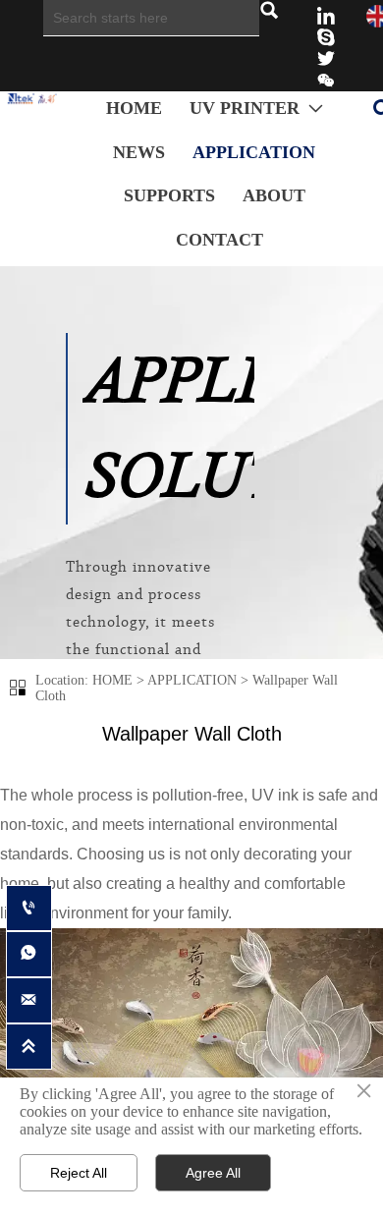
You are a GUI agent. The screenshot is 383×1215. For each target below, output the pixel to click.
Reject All (78, 1173)
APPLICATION (192, 680)
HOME (112, 680)
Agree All (213, 1173)
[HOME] (38, 98)
